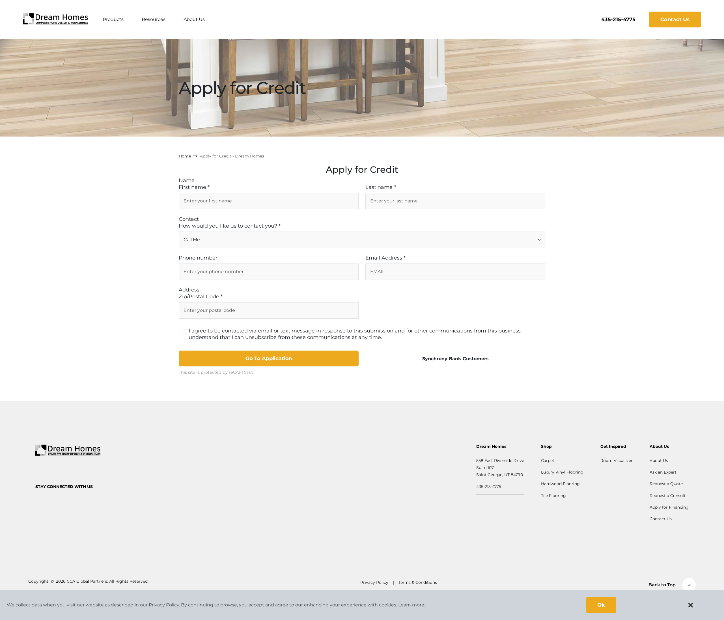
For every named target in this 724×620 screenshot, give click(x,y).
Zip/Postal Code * (201, 296)
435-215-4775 (618, 19)
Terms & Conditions (417, 582)
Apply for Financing (669, 507)
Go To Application (268, 358)
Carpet (547, 460)
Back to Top (662, 584)
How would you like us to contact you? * (230, 226)
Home (185, 156)
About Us (194, 19)
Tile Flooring (553, 495)
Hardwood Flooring (560, 483)
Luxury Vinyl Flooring (562, 472)
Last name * (380, 187)
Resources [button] (153, 19)
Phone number (198, 258)
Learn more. (411, 605)
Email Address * (385, 258)
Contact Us (675, 19)
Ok (601, 605)
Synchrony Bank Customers (455, 358)
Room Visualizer (616, 460)
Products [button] (113, 19)
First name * (194, 187)
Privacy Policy (374, 582)
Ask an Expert (663, 472)
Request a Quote (666, 483)
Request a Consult (668, 495)
